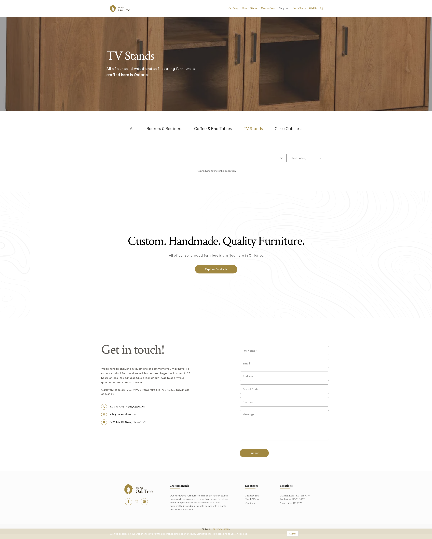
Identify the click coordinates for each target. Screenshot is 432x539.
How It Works (249, 8)
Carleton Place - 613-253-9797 (295, 495)
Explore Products (216, 269)
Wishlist (313, 8)
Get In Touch (299, 8)
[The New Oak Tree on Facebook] (128, 501)
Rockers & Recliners (164, 128)
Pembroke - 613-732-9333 (292, 499)
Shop (281, 8)
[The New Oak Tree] (120, 8)
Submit (254, 453)
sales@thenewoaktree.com (123, 414)
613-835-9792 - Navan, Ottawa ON (127, 407)
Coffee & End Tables (213, 128)
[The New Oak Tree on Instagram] (136, 501)
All (132, 128)
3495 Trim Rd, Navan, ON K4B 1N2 (127, 422)
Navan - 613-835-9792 (291, 503)
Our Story (233, 8)
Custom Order (268, 8)
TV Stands (253, 128)
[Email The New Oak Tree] (144, 501)
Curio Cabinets (288, 128)
